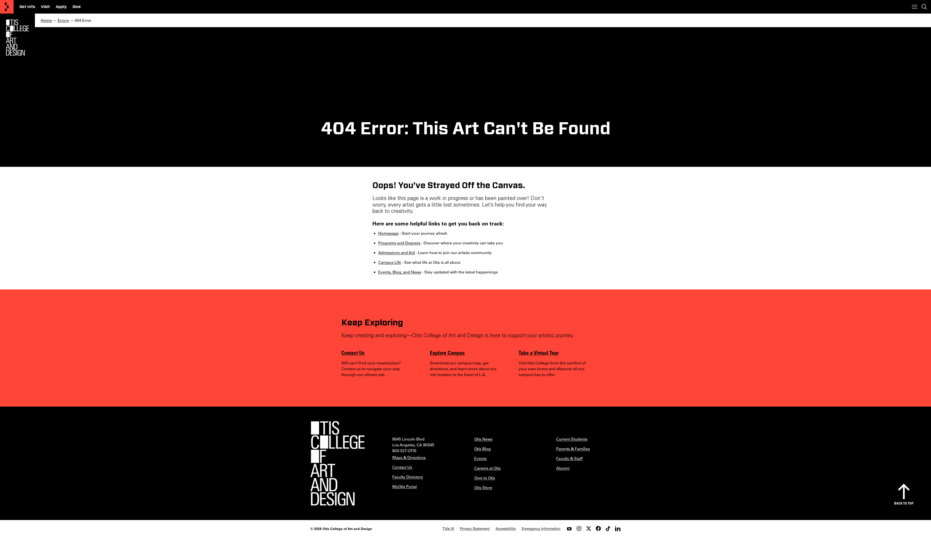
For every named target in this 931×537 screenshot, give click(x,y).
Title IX (448, 528)
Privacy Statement (475, 528)
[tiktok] (608, 528)
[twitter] (589, 528)
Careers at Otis (487, 468)
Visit (45, 7)
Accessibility (506, 528)
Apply (61, 7)
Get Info (27, 7)
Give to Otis (484, 477)
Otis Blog (482, 448)
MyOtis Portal (404, 486)
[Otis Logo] (17, 38)
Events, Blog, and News (399, 271)
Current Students (571, 438)
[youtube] (569, 528)
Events (480, 458)
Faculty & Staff (569, 458)
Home (46, 20)
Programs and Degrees (399, 242)
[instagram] (579, 528)
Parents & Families (573, 448)
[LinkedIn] (618, 528)
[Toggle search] (924, 7)
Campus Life (389, 262)
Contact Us (353, 352)
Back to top (904, 503)
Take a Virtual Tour (539, 352)
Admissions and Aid (396, 252)
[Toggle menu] (914, 7)
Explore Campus (447, 352)
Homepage (388, 233)
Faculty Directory (407, 476)
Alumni (563, 468)
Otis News (483, 438)
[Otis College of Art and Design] (7, 7)
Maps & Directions (409, 457)
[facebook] (598, 528)
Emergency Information (541, 528)
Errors (63, 20)
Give (76, 7)
